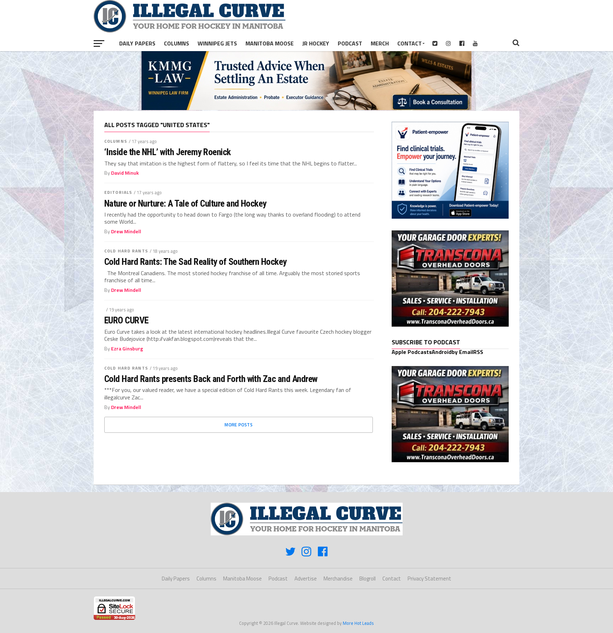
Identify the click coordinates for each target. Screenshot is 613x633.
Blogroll (367, 578)
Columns (176, 43)
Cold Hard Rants (126, 250)
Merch (380, 43)
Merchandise (338, 578)
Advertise (305, 578)
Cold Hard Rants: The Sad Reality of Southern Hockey (195, 262)
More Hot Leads (358, 623)
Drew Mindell (126, 231)
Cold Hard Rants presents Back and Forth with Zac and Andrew (210, 379)
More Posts (239, 424)
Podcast (350, 43)
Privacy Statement (429, 578)
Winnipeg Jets (217, 43)
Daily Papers (137, 43)
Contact (409, 43)
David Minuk (125, 173)
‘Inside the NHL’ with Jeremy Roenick (167, 152)
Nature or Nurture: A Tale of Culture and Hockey (185, 203)
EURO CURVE (126, 320)
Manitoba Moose (269, 43)
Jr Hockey (315, 43)
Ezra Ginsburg (127, 349)
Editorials (118, 192)
